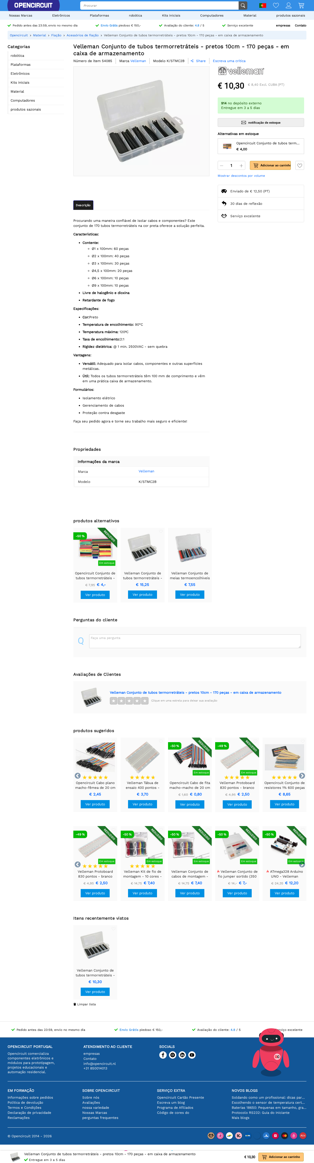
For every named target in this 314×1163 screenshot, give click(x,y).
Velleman (146, 471)
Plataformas (99, 15)
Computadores (211, 15)
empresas (283, 25)
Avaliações (91, 1102)
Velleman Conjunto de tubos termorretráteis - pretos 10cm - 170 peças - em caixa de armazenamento (195, 692)
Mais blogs (240, 1118)
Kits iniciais (171, 15)
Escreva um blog (171, 1102)
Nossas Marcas (20, 15)
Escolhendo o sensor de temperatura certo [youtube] (269, 1102)
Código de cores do (173, 1113)
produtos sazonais (290, 15)
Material (249, 15)
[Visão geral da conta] (285, 6)
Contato (300, 25)
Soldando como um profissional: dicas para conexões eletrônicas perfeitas (269, 1097)
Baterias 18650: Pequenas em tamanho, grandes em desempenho (269, 1108)
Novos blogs (245, 1090)
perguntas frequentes (100, 1118)
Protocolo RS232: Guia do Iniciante (261, 1113)
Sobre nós (90, 1097)
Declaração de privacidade (29, 1113)
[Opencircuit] (33, 5)
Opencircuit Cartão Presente (180, 1097)
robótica (135, 15)
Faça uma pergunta (105, 638)
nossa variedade (95, 1108)
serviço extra (171, 1090)
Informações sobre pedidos (30, 1097)
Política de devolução (25, 1102)
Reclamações (19, 1118)
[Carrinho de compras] (297, 6)
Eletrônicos (61, 15)
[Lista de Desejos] (272, 6)
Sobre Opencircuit (101, 1090)
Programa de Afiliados (175, 1108)
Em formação (21, 1090)
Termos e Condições (24, 1108)
